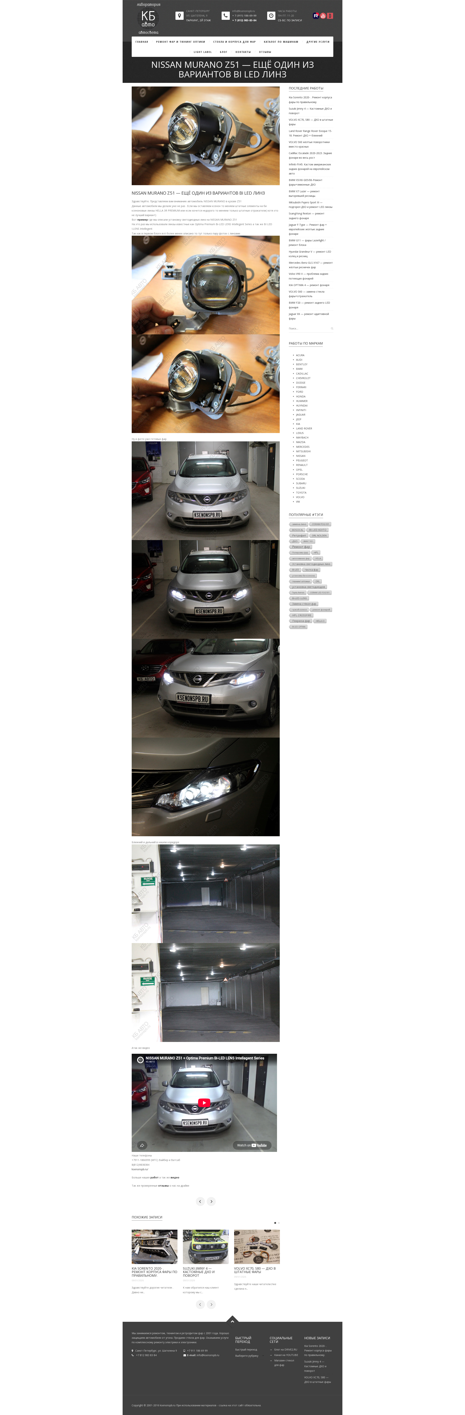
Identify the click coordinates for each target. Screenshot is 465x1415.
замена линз (299, 524)
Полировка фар (300, 552)
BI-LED (295, 569)
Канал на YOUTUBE (286, 1355)
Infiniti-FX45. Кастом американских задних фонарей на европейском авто (310, 169)
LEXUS (300, 433)
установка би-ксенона (303, 575)
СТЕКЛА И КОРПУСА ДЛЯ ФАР (234, 41)
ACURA (300, 355)
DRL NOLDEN (319, 535)
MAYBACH (302, 437)
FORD (299, 391)
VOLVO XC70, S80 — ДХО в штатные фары (204, 1270)
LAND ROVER (304, 428)
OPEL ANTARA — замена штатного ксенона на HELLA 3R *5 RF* (211, 1201)
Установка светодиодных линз (311, 564)
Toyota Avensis (298, 592)
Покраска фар (301, 621)
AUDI (299, 359)
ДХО (295, 541)
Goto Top (232, 1321)
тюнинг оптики (301, 581)
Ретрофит (299, 535)
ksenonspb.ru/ (140, 1169)
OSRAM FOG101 (320, 524)
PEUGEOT (302, 460)
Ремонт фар (301, 547)
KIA (298, 424)
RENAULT (302, 465)
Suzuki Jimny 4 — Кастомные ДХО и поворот (147, 1272)
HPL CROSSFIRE (301, 615)
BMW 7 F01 (308, 541)
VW (298, 501)
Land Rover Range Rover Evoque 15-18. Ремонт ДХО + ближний (257, 1272)
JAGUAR (300, 414)
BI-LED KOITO (317, 530)
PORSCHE (302, 474)
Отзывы (265, 52)
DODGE (300, 382)
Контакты (243, 52)
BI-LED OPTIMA (298, 626)
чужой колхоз (299, 609)
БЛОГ (224, 52)
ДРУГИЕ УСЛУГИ (318, 41)
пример (142, 219)
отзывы (163, 1185)
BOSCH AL (297, 530)
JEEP (298, 419)
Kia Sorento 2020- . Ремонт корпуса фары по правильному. (318, 1350)
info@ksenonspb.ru (208, 1355)
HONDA (301, 396)
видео (175, 1177)
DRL (318, 581)
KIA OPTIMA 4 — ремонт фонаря (309, 285)
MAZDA (300, 442)
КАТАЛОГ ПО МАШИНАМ (281, 41)
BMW (299, 369)
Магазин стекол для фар (284, 1363)
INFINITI (301, 410)
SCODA (300, 478)
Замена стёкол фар (304, 603)
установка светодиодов (308, 587)
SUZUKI (300, 488)
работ (154, 1177)
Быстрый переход (246, 1349)
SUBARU (301, 483)
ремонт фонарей (321, 609)
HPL (316, 552)
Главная (142, 41)
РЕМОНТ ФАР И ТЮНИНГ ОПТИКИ (180, 41)
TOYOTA (301, 492)
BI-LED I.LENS (299, 598)
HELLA (318, 558)
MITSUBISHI (303, 451)
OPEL (299, 469)
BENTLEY (301, 364)
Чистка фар (311, 569)
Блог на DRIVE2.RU (285, 1349)
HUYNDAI (302, 405)
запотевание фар (301, 558)
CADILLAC (302, 373)
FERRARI (301, 387)
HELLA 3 (320, 621)
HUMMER (302, 401)
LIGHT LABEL (203, 52)
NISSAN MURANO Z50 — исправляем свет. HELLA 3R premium (200, 1201)
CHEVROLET (303, 378)
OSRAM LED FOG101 (319, 592)
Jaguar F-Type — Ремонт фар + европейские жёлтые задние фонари (308, 229)
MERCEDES (303, 446)
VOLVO (300, 497)
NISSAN (300, 456)
